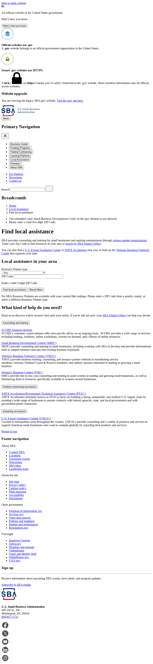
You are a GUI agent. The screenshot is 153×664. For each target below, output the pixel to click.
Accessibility (16, 495)
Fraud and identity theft (22, 553)
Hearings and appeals (21, 547)
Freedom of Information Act (25, 511)
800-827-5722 (9, 616)
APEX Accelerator (75, 250)
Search (5, 189)
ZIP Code (7, 276)
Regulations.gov (18, 527)
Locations (15, 455)
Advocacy (15, 543)
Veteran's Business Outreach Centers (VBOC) (28, 356)
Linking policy (17, 488)
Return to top (9, 431)
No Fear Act (16, 514)
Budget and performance (23, 524)
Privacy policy (17, 484)
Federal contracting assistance (19, 386)
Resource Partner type (14, 269)
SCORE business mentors (16, 330)
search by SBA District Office (83, 243)
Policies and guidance (22, 521)
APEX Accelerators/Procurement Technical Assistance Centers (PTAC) (43, 393)
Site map (14, 481)
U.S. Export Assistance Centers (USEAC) (26, 418)
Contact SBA (17, 452)
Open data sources (20, 517)
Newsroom (15, 177)
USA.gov (14, 560)
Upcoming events (19, 458)
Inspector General (19, 540)
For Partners (16, 174)
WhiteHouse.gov (19, 557)
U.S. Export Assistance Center (43, 250)
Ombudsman (16, 550)
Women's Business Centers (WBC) (22, 372)
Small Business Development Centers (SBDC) (28, 343)
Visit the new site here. (70, 100)
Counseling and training (15, 322)
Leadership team (18, 468)
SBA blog (15, 465)
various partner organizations (130, 240)
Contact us (15, 180)
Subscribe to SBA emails (16, 584)
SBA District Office (114, 315)
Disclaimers (16, 498)
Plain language (17, 491)
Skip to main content (13, 3)
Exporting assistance (14, 411)
